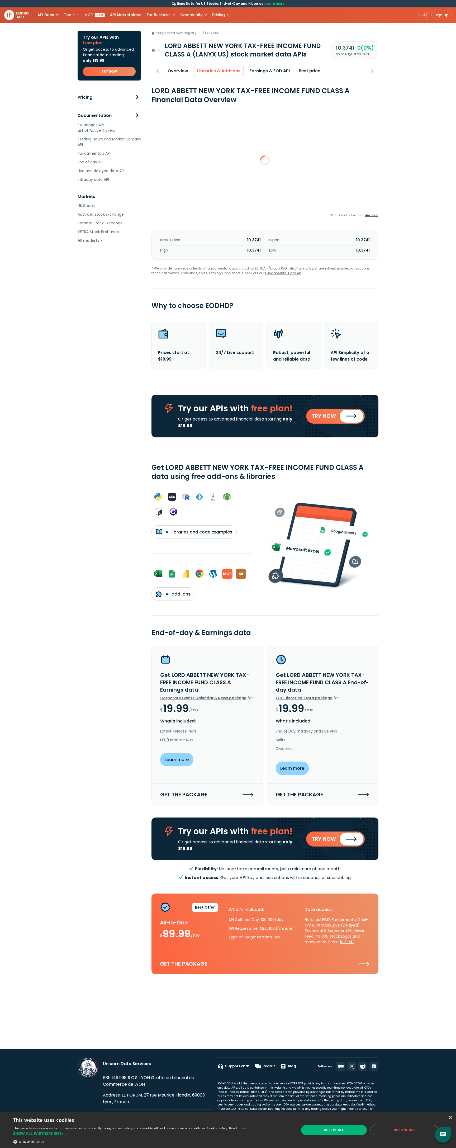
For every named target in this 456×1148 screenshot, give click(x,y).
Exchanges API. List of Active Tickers (96, 127)
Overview (178, 71)
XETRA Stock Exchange (98, 231)
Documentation (95, 115)
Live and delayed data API (101, 170)
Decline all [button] (404, 1130)
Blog (292, 1066)
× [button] (450, 1118)
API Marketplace (125, 14)
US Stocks (86, 205)
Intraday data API (93, 179)
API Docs (45, 14)
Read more (237, 1128)
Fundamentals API (94, 153)
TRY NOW (109, 71)
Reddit (269, 1066)
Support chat (237, 1066)
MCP (93, 14)
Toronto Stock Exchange (100, 223)
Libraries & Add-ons (218, 71)
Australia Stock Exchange (101, 214)
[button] (129, 1133)
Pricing (85, 97)
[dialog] (228, 1130)
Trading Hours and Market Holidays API (109, 141)
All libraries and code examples (198, 532)
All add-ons (177, 594)
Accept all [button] (334, 1130)
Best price (309, 71)
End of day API (90, 162)
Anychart (371, 215)
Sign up (442, 15)
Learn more (274, 3)
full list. (347, 941)
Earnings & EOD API (269, 71)
